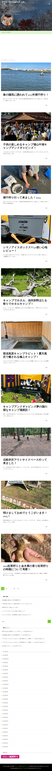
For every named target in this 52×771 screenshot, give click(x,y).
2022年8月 (5, 691)
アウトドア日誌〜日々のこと (13, 3)
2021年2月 (5, 746)
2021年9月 (5, 724)
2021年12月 (5, 713)
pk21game (26, 635)
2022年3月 (5, 706)
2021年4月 (5, 739)
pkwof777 (16, 646)
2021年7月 (5, 728)
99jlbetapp (27, 631)
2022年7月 (5, 695)
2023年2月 (5, 677)
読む (47, 105)
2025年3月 (5, 655)
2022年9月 (5, 688)
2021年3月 (5, 743)
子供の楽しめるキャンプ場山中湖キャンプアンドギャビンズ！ (17, 603)
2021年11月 (5, 717)
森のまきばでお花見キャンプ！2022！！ (12, 631)
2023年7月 (5, 666)
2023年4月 (5, 673)
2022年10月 (5, 684)
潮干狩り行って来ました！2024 (22, 197)
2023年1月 (5, 680)
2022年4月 (5, 702)
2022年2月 (5, 710)
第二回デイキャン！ (7, 646)
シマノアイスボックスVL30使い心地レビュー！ (14, 611)
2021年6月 (5, 732)
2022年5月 (5, 699)
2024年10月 (5, 659)
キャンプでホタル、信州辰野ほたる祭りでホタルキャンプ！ (17, 614)
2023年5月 (5, 669)
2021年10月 (5, 721)
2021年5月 (5, 735)
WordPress (38, 768)
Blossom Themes (23, 768)
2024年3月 (5, 662)
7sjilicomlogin (38, 638)
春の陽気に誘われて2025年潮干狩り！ (26, 94)
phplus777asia (38, 642)
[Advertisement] (26, 44)
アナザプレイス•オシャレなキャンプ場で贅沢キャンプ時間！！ (17, 638)
